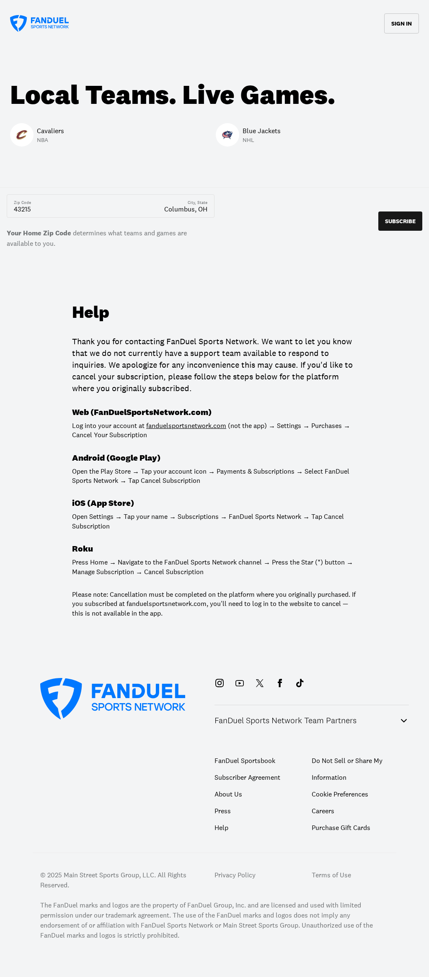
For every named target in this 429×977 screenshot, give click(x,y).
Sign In (401, 23)
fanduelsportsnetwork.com (186, 425)
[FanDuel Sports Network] (39, 23)
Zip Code (22, 203)
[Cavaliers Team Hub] (199, 62)
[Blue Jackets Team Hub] (229, 62)
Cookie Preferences (340, 794)
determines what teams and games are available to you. (97, 238)
